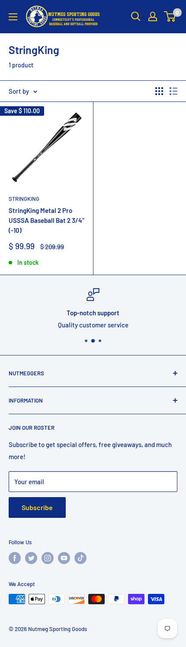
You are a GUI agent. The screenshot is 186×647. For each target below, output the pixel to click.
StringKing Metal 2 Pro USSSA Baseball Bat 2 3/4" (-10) (46, 220)
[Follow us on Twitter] (31, 558)
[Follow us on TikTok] (80, 558)
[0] (170, 16)
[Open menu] (13, 16)
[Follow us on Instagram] (48, 558)
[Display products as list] (173, 91)
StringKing (24, 198)
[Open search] (136, 16)
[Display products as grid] (159, 91)
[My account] (152, 16)
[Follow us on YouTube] (64, 558)
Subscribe (37, 507)
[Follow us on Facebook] (15, 558)
